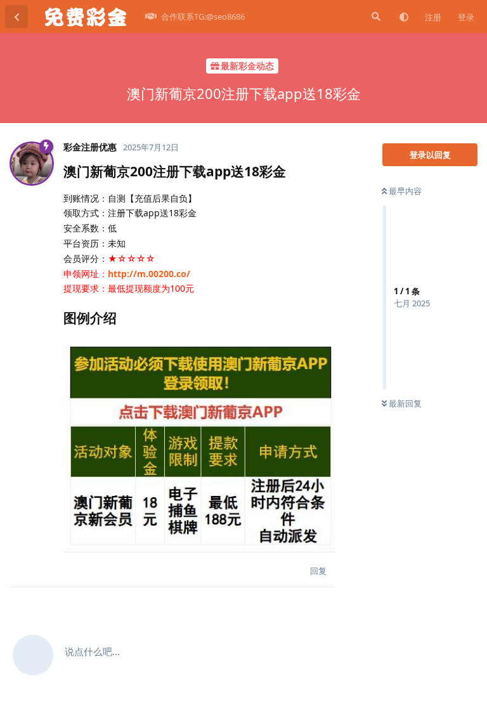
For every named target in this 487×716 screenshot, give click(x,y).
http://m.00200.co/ (149, 274)
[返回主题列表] (16, 16)
